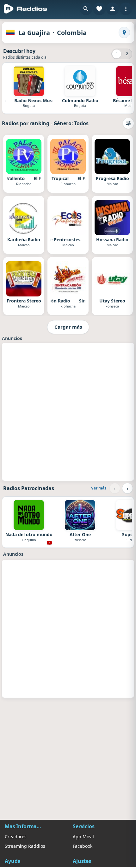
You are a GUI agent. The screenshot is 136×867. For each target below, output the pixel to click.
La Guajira (34, 32)
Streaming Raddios (25, 846)
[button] (86, 9)
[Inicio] (25, 9)
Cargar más (68, 327)
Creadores (16, 837)
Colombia (72, 32)
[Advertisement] (68, 411)
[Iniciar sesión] (112, 9)
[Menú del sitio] (126, 9)
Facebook (82, 846)
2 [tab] (127, 53)
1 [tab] (117, 53)
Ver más (98, 488)
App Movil (83, 837)
